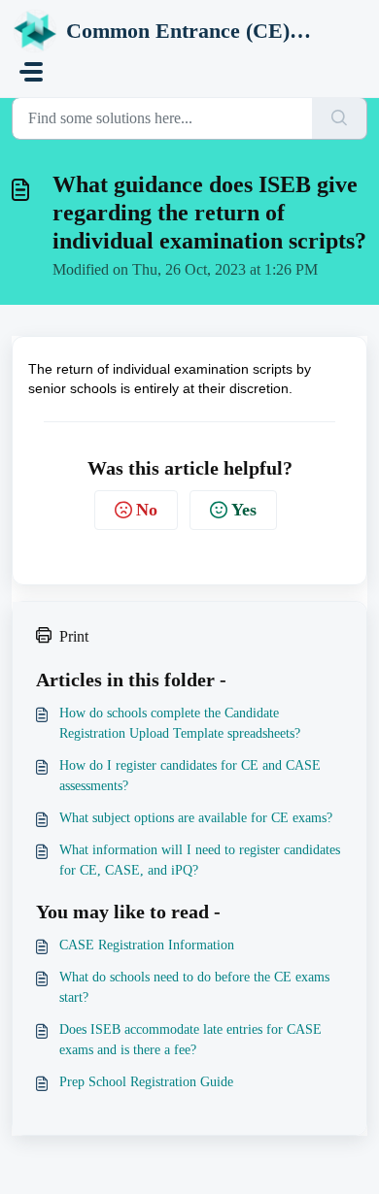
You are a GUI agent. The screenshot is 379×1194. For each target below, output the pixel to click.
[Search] (339, 118)
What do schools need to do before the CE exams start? (194, 987)
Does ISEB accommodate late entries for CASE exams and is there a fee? (190, 1039)
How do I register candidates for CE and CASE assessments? (190, 775)
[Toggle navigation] (31, 71)
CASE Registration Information (146, 945)
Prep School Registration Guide (146, 1082)
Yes (244, 509)
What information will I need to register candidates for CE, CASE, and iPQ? (199, 860)
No (146, 509)
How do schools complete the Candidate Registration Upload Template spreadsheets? (179, 723)
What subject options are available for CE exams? (195, 818)
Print (73, 636)
